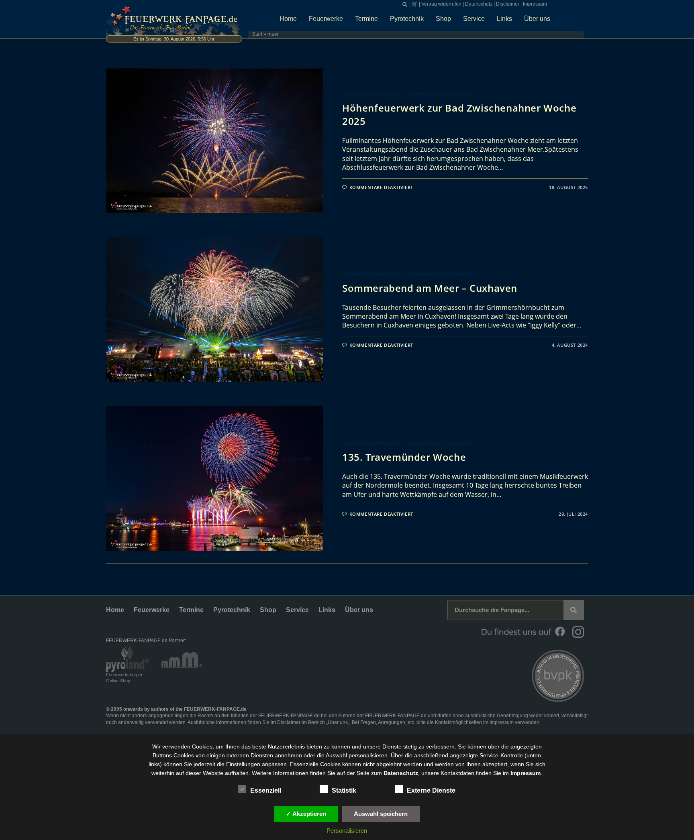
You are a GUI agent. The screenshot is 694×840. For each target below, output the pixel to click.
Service (474, 18)
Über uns (537, 18)
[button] (404, 4)
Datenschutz (478, 4)
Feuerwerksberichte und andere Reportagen (407, 93)
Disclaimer (507, 4)
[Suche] (573, 610)
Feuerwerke (326, 18)
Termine (366, 18)
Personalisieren (347, 830)
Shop (443, 18)
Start (257, 34)
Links (504, 18)
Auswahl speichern (381, 813)
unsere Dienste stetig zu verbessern (409, 746)
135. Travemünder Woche (404, 457)
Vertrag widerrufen (441, 4)
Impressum (535, 4)
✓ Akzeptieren (306, 813)
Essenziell (265, 790)
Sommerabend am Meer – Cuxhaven (429, 288)
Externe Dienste (431, 790)
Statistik (344, 790)
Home (288, 18)
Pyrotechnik (407, 18)
